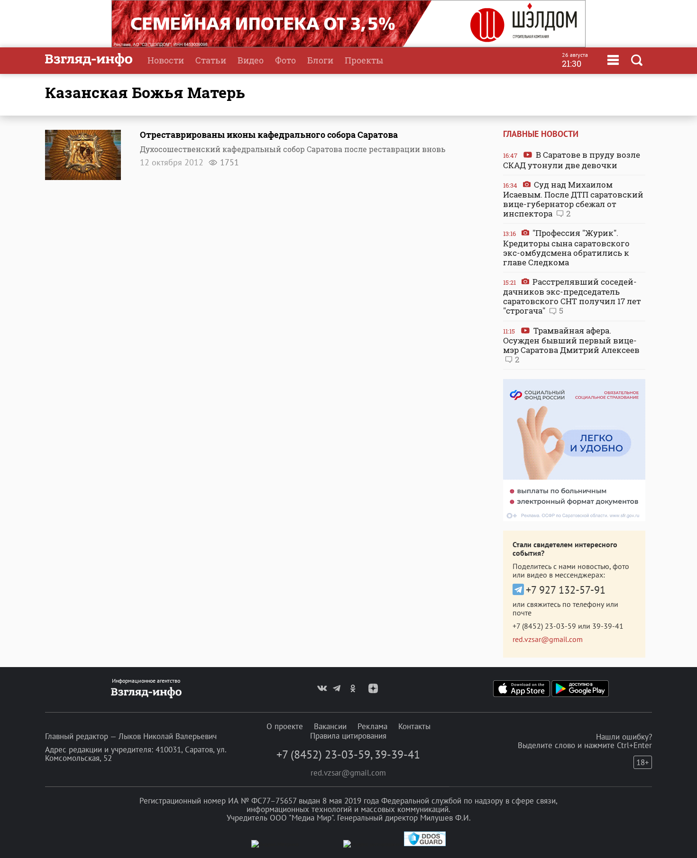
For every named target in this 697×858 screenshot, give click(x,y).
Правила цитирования (348, 736)
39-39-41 (608, 626)
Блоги (320, 60)
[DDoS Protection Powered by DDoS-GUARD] (425, 844)
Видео (251, 60)
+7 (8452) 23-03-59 (544, 626)
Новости (165, 60)
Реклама (372, 726)
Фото (285, 60)
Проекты (364, 60)
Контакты (414, 726)
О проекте (284, 726)
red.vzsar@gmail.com (548, 639)
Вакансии (330, 726)
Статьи (210, 60)
